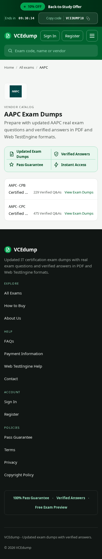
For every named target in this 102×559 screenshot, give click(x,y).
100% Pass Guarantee (31, 498)
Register (72, 35)
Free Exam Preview (51, 507)
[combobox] (55, 50)
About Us (12, 318)
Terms (9, 449)
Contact (11, 378)
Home (9, 67)
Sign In (50, 35)
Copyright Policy (19, 474)
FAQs (9, 341)
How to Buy (14, 305)
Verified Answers (70, 498)
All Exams (13, 293)
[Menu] (92, 36)
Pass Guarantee (18, 437)
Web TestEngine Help (23, 366)
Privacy (10, 462)
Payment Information (23, 353)
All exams (26, 67)
